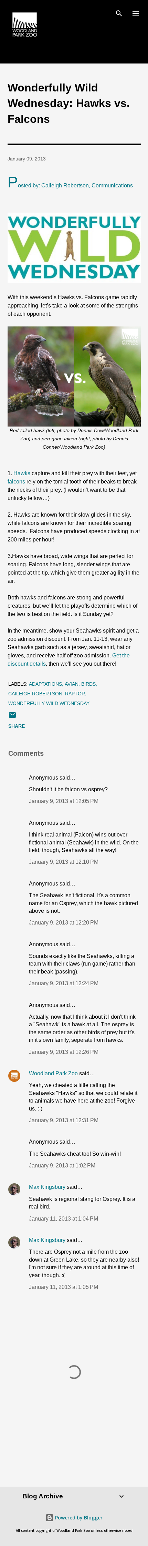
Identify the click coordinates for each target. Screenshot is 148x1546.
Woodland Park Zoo (53, 1073)
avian (71, 684)
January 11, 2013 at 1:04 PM (63, 1219)
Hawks (21, 473)
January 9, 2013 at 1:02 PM (62, 1165)
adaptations (45, 684)
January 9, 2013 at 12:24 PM (63, 983)
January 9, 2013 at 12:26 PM (63, 1052)
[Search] (119, 12)
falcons (16, 482)
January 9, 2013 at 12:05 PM (63, 801)
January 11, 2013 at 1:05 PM (63, 1287)
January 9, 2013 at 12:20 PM (63, 923)
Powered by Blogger (78, 1517)
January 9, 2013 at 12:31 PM (63, 1120)
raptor (75, 693)
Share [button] (16, 726)
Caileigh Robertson (35, 693)
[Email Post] (12, 717)
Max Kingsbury (47, 1187)
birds (88, 684)
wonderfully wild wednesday (48, 703)
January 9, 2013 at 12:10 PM (63, 862)
